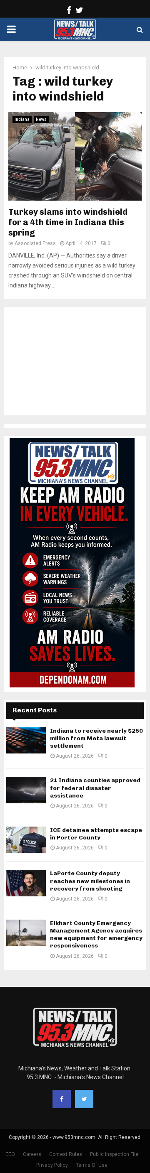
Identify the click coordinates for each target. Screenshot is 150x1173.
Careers (32, 1154)
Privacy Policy (52, 1165)
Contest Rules (65, 1154)
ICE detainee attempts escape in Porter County (96, 834)
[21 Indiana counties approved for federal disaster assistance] (26, 790)
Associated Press (35, 243)
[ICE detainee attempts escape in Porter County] (26, 840)
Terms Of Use (92, 1165)
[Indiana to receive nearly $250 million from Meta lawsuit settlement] (26, 740)
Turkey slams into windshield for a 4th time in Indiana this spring (68, 222)
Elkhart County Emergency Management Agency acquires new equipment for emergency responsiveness (96, 935)
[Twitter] (84, 1099)
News (41, 119)
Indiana (22, 119)
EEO (10, 1154)
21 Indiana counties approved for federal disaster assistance (95, 788)
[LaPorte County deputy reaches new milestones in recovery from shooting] (26, 883)
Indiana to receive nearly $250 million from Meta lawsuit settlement (96, 738)
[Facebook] (61, 1099)
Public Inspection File (114, 1154)
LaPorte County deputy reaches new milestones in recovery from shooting (90, 881)
